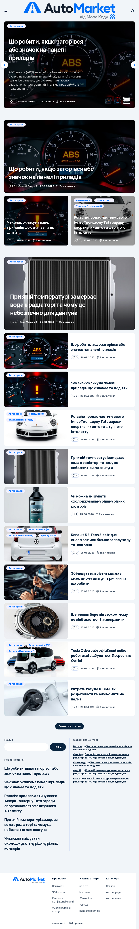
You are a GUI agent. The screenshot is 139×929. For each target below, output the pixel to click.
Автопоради (16, 26)
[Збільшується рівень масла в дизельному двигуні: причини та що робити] (36, 582)
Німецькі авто (104, 200)
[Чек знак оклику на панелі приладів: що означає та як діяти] (69, 64)
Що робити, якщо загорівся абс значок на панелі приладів (31, 771)
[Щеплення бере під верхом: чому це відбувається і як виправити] (36, 621)
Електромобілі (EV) (39, 529)
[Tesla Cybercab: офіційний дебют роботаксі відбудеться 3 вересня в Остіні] (36, 659)
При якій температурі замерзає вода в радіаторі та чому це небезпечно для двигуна (31, 824)
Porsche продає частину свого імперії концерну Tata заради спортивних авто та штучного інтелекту (30, 803)
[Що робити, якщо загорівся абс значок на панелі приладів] (69, 156)
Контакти (57, 923)
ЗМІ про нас (75, 923)
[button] (6, 10)
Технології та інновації (89, 206)
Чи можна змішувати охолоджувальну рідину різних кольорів (31, 843)
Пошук (8, 740)
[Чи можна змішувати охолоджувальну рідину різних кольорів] (36, 505)
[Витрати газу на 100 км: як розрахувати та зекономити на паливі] (36, 698)
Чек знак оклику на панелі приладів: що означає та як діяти (35, 784)
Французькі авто (50, 535)
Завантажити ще (69, 726)
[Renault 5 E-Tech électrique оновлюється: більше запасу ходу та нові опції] (36, 543)
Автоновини (83, 200)
